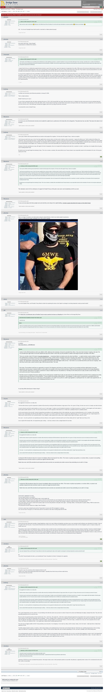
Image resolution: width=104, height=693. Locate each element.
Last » (28, 11)
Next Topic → (100, 673)
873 (14, 11)
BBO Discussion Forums (5, 9)
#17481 (101, 17)
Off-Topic (13, 9)
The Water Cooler (19, 9)
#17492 (101, 339)
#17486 (101, 132)
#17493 (101, 398)
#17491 (101, 310)
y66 (4, 310)
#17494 (101, 427)
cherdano (6, 543)
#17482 (101, 39)
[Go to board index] (9, 3)
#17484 (101, 89)
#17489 (101, 213)
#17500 (101, 646)
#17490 (101, 299)
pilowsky (5, 17)
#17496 (101, 519)
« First (9, 11)
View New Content (97, 9)
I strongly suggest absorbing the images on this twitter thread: (76, 203)
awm (4, 519)
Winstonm (6, 116)
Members (8, 7)
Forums (3, 7)
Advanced (103, 7)
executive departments (43, 356)
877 (23, 11)
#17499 (101, 582)
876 (21, 11)
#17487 (101, 161)
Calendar (13, 7)
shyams (5, 398)
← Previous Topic (87, 673)
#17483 (101, 54)
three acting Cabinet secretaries (52, 359)
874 (16, 11)
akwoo (5, 299)
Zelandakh (6, 54)
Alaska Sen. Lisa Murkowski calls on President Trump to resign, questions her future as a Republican (41, 314)
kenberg (5, 89)
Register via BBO (87, 4)
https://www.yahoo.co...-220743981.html (26, 344)
